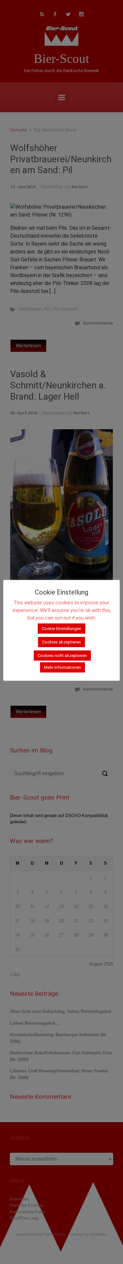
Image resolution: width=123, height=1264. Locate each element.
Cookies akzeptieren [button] (61, 642)
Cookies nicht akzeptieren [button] (62, 655)
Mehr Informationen (62, 667)
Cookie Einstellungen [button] (61, 628)
